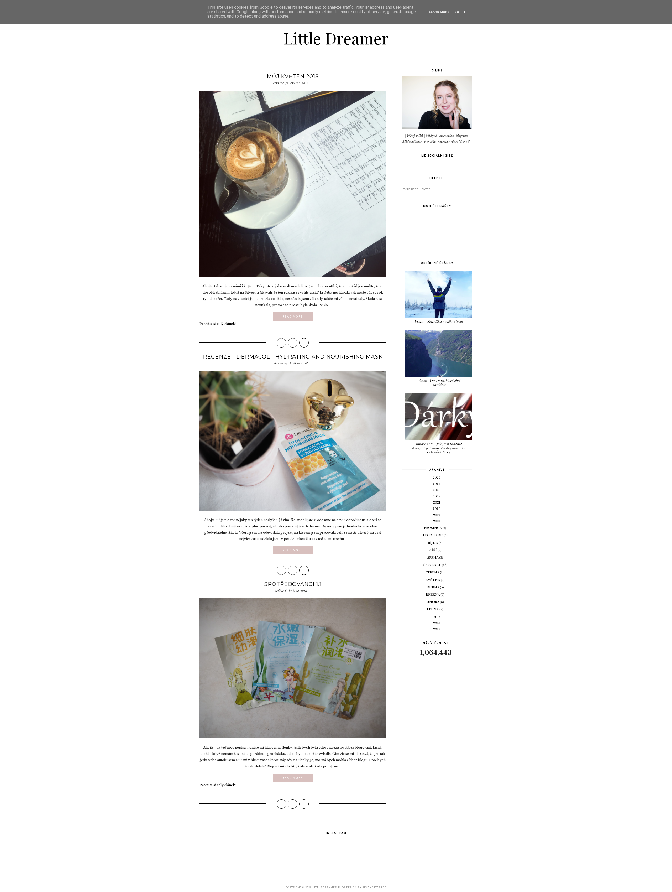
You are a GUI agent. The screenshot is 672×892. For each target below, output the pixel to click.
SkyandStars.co (374, 887)
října (433, 543)
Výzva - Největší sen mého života (439, 321)
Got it (460, 12)
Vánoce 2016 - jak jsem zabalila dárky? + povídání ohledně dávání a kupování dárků (438, 448)
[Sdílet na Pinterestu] (304, 343)
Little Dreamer (336, 37)
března (433, 595)
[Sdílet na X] (292, 343)
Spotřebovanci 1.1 (293, 584)
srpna (433, 557)
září (433, 550)
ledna (433, 609)
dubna (433, 587)
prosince (433, 528)
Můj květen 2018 (293, 76)
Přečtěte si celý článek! (218, 324)
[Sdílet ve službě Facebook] (281, 343)
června (433, 572)
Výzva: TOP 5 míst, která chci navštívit (438, 382)
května (433, 580)
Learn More (439, 12)
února (433, 602)
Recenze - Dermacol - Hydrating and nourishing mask (293, 357)
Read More (292, 316)
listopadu (433, 535)
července (432, 565)
